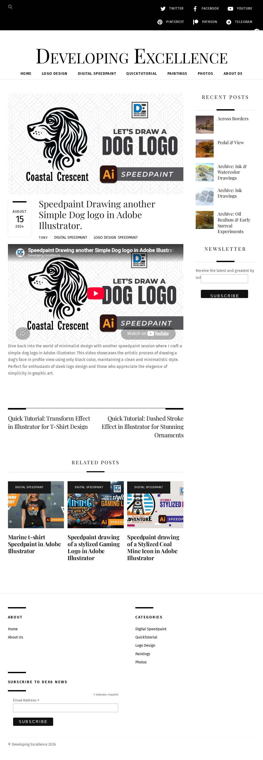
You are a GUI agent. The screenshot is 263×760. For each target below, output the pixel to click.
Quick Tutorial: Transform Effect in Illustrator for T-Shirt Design (49, 422)
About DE (233, 73)
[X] (257, 63)
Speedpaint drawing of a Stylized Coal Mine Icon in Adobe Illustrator (153, 547)
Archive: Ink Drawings (230, 193)
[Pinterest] (257, 73)
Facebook (209, 8)
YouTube (244, 8)
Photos (205, 73)
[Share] (257, 104)
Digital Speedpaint (97, 73)
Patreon (209, 22)
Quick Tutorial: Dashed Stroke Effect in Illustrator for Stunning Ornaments (142, 426)
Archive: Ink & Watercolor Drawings (232, 172)
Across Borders (233, 118)
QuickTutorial (141, 73)
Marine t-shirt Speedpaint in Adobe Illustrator (34, 544)
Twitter (176, 8)
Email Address (26, 700)
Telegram (243, 22)
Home (26, 73)
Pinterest (174, 22)
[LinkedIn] (257, 83)
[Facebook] (257, 32)
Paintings (177, 73)
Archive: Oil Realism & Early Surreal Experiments (234, 222)
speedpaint (128, 237)
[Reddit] (257, 93)
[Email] (257, 52)
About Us (15, 637)
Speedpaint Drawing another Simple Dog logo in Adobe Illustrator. (97, 214)
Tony (43, 237)
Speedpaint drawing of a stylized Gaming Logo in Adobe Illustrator (94, 547)
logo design (105, 237)
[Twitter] (257, 42)
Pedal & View (231, 142)
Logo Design (54, 73)
